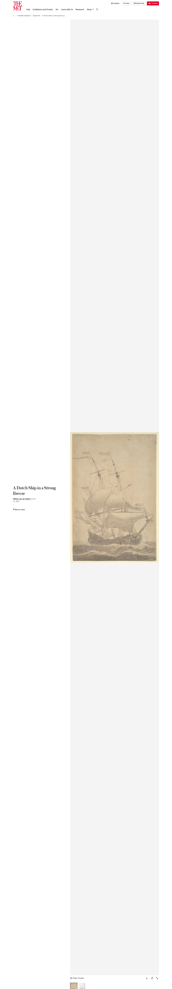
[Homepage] (17, 6)
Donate (126, 3)
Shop (89, 9)
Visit (28, 9)
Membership (139, 3)
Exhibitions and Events (43, 9)
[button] (114, 497)
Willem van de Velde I (22, 499)
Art (57, 9)
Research (80, 9)
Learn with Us (67, 9)
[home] (14, 16)
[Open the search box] (97, 9)
